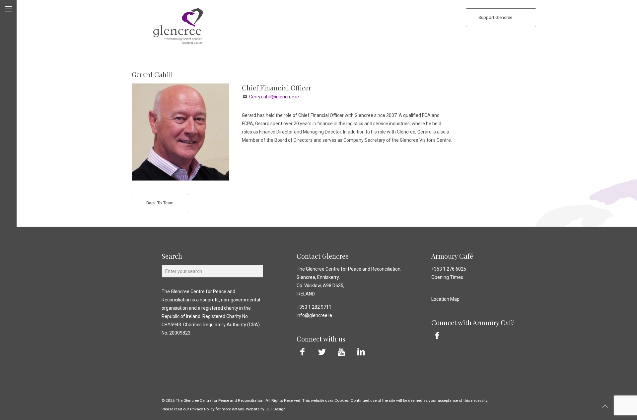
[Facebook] (302, 352)
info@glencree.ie (314, 315)
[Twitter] (322, 352)
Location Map (445, 299)
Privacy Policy (202, 409)
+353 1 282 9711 (314, 307)
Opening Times (447, 277)
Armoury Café (452, 255)
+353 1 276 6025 (448, 269)
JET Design (275, 409)
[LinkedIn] (361, 352)
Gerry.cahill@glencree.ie (274, 96)
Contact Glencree (323, 255)
